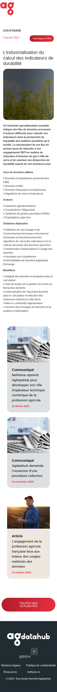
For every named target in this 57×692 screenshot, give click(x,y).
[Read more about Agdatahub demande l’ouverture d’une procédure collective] (28, 452)
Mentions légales (10, 665)
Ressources (10, 672)
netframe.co (33, 672)
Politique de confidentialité (41, 665)
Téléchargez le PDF (42, 38)
